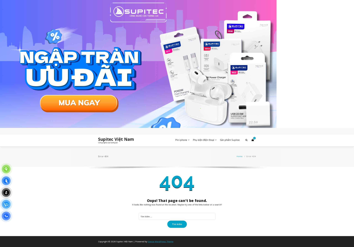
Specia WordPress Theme (160, 241)
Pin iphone (181, 139)
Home (239, 156)
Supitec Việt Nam (116, 139)
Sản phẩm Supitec (230, 139)
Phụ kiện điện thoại (203, 139)
